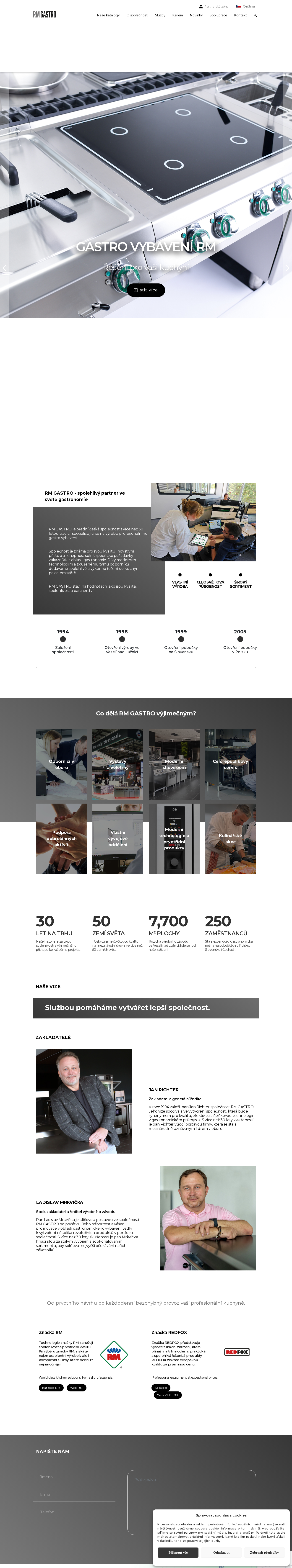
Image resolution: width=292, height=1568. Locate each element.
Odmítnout (221, 1552)
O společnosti (137, 15)
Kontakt (240, 15)
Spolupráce (218, 15)
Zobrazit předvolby (264, 1552)
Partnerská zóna (216, 6)
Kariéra (177, 15)
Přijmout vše (178, 1552)
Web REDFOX (167, 1395)
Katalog (161, 1387)
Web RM (76, 1387)
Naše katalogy (108, 15)
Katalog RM (51, 1387)
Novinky (196, 15)
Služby (160, 15)
